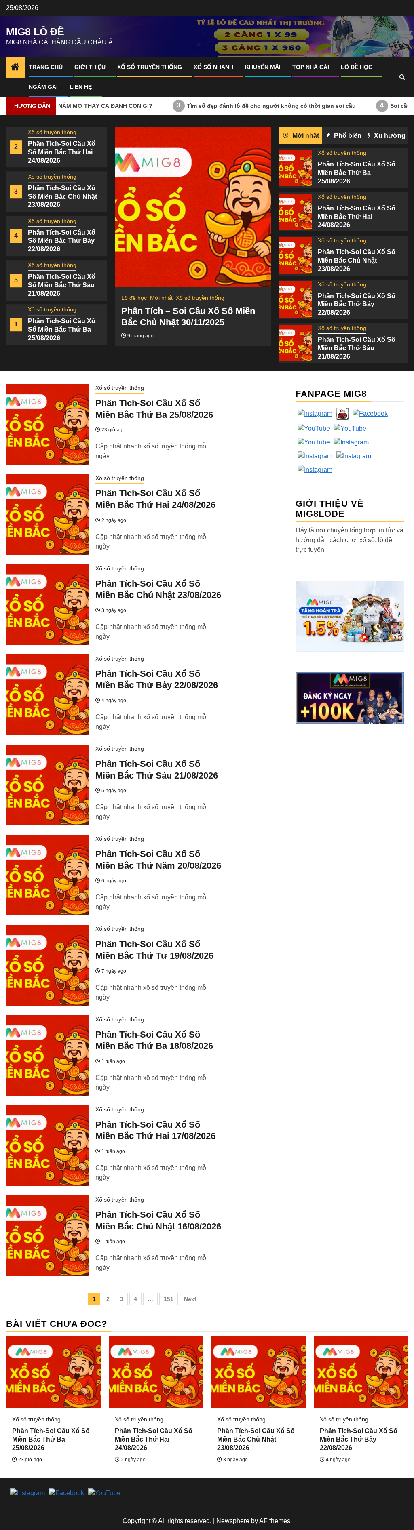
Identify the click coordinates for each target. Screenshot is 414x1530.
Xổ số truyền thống (149, 67)
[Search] (402, 77)
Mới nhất (161, 298)
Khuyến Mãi (263, 67)
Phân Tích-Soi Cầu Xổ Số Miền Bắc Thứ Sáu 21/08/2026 (61, 285)
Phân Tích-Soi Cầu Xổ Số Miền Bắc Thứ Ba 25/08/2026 (61, 329)
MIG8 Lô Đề (35, 31)
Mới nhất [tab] (305, 135)
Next (190, 1299)
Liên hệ (81, 87)
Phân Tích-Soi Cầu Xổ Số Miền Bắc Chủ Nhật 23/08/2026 (62, 196)
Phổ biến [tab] (346, 135)
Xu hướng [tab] (389, 135)
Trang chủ (46, 67)
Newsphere (232, 1520)
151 (168, 1299)
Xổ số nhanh (213, 67)
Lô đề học (356, 67)
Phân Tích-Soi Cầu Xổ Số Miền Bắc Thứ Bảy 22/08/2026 (61, 241)
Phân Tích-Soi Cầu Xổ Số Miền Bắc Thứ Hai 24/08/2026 (61, 152)
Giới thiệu (90, 67)
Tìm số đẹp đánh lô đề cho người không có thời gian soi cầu (227, 105)
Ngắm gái (43, 87)
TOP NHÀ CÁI (310, 67)
